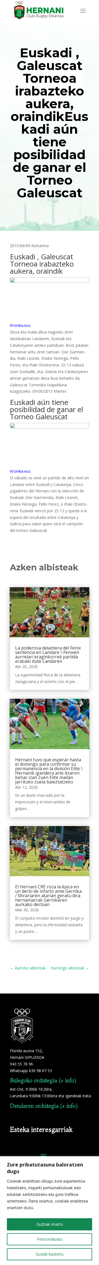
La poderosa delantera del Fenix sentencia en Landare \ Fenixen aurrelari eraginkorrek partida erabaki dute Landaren (48, 654)
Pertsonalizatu (49, 1239)
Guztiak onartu (50, 1224)
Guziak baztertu (50, 1254)
